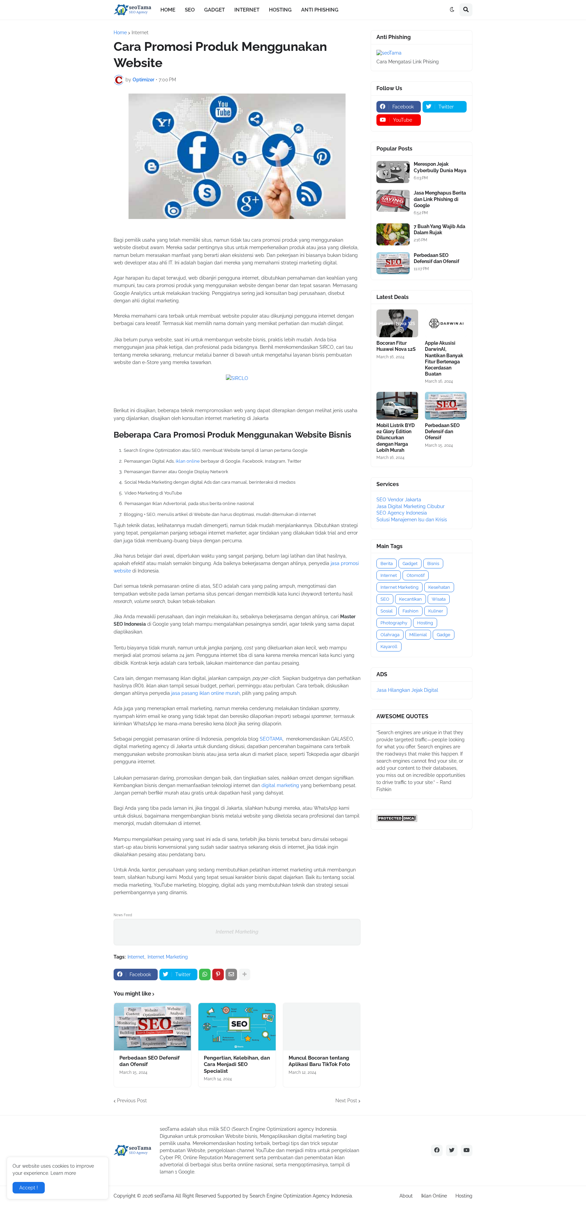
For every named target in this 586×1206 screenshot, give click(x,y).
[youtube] (466, 1150)
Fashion (410, 611)
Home (120, 32)
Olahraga (389, 634)
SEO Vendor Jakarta (398, 499)
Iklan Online (434, 1196)
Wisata (439, 599)
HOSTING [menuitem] (280, 10)
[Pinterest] (218, 974)
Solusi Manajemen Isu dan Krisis (411, 519)
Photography (393, 622)
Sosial (386, 611)
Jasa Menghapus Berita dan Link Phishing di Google (440, 199)
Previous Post (132, 1100)
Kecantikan (410, 599)
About (406, 1196)
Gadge (443, 634)
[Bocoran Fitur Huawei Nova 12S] (397, 323)
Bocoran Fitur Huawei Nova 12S (396, 346)
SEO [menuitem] (190, 10)
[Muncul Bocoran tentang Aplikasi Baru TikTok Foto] (321, 1026)
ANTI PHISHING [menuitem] (319, 10)
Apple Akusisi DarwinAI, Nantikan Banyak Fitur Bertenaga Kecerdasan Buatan (444, 358)
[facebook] (437, 1150)
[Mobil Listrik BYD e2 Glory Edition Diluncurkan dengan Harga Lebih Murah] (397, 406)
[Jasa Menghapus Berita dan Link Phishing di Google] (393, 201)
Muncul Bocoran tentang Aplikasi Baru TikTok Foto (319, 1061)
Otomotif (416, 575)
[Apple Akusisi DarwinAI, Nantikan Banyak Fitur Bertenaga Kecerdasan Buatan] (446, 323)
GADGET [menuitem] (214, 10)
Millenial (418, 634)
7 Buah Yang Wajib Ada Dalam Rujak (439, 229)
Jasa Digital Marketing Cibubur (410, 506)
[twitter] (451, 1150)
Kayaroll (388, 646)
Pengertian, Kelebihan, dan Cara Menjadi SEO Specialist (237, 1064)
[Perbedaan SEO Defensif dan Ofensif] (152, 1026)
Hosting (425, 622)
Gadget (410, 563)
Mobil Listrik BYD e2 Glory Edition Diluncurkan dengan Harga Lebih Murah (395, 438)
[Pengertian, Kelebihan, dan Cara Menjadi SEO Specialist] (236, 1026)
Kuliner (435, 611)
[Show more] (244, 974)
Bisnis (433, 563)
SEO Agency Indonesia (401, 513)
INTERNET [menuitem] (246, 10)
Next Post (346, 1100)
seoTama (164, 1196)
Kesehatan (439, 587)
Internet (140, 32)
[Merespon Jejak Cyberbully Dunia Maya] (393, 172)
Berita (386, 563)
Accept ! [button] (28, 1187)
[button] (452, 9)
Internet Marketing (237, 932)
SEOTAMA (271, 739)
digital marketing (280, 785)
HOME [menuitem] (167, 10)
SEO (384, 599)
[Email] (231, 974)
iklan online (188, 461)
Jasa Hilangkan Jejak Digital (407, 690)
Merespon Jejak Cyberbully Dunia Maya (440, 167)
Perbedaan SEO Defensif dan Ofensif (149, 1061)
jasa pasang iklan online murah (205, 693)
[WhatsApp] (205, 974)
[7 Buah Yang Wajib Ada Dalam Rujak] (393, 234)
